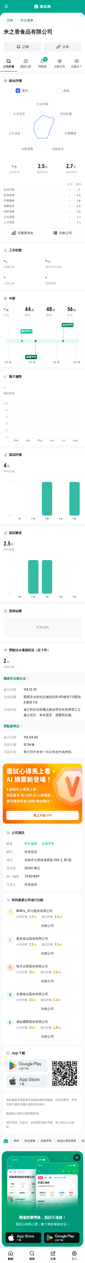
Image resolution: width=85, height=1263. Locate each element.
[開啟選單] (6, 6)
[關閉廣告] (76, 1157)
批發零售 (48, 843)
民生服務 (30, 843)
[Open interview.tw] (6, 1140)
